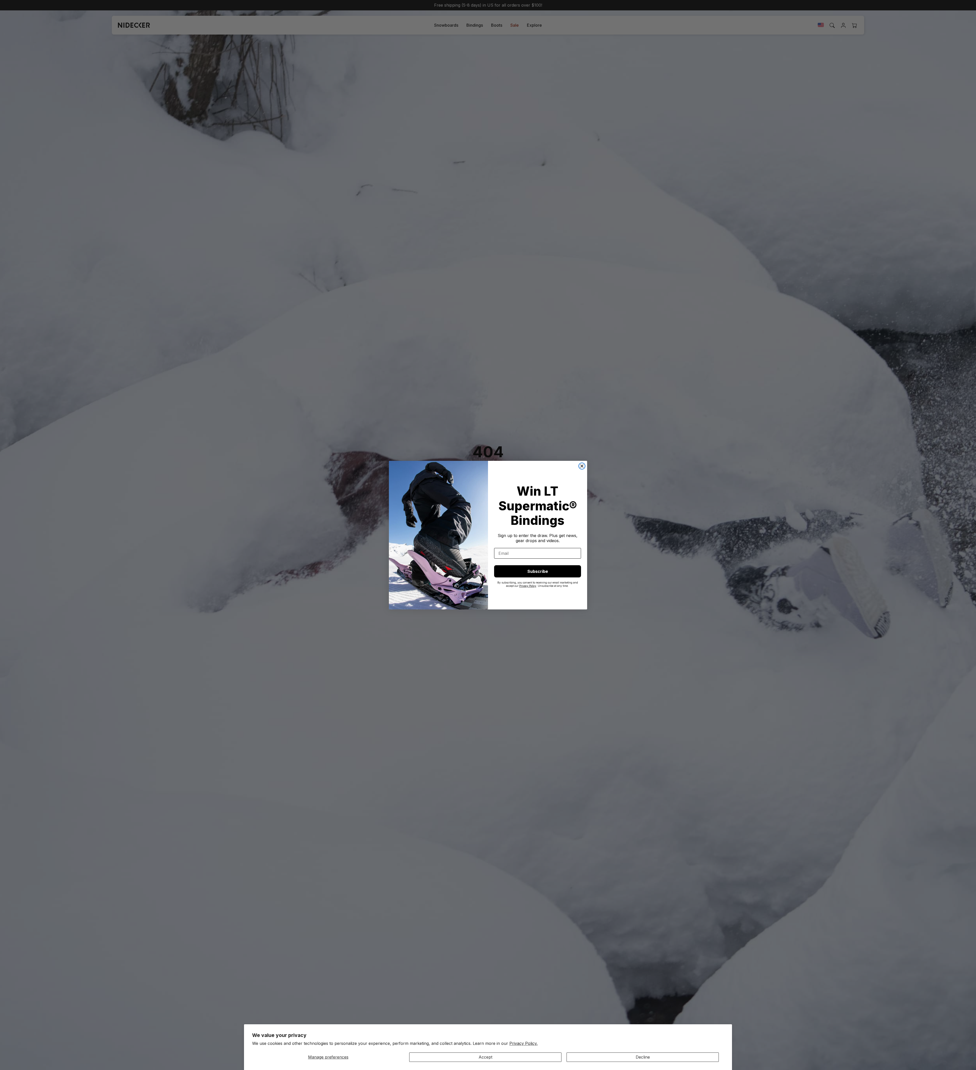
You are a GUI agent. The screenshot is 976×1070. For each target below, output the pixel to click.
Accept (485, 1057)
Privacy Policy (527, 585)
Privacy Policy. (523, 1043)
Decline (643, 1057)
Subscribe (537, 571)
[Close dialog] (582, 466)
